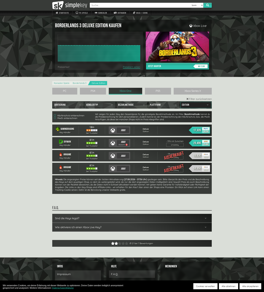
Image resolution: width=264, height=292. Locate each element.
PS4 (93, 90)
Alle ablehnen (228, 286)
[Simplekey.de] (69, 5)
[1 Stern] (113, 243)
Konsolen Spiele (61, 83)
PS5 (158, 90)
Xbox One (125, 90)
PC (64, 90)
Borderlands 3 (79, 83)
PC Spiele (83, 13)
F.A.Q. (114, 274)
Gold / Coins (142, 13)
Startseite (64, 13)
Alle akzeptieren (250, 286)
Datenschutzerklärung (63, 288)
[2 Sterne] (114, 243)
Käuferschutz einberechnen (70, 115)
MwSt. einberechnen (67, 118)
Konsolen (102, 13)
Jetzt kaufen (176, 66)
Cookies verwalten (205, 286)
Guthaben (121, 13)
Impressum (64, 274)
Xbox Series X (193, 90)
